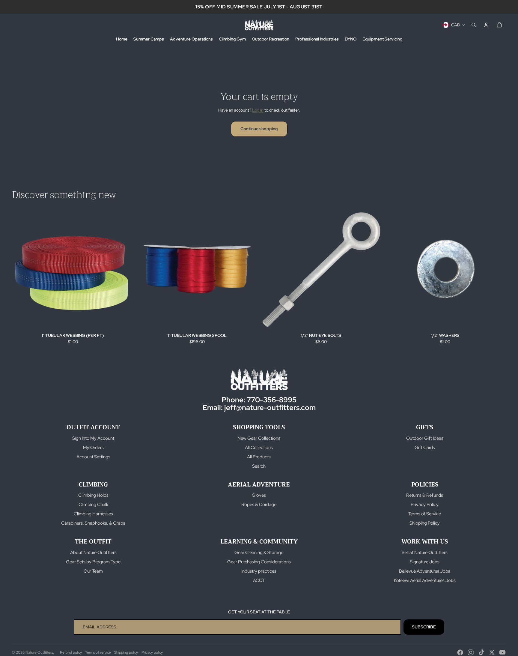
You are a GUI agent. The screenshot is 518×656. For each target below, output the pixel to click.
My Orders (93, 448)
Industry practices (258, 571)
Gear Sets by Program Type (93, 562)
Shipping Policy (424, 523)
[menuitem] (121, 39)
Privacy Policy (425, 505)
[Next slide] (249, 270)
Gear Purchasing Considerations (259, 562)
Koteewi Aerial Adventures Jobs (425, 580)
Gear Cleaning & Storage (258, 553)
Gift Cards (425, 448)
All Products (259, 457)
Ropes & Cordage (258, 505)
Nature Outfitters (39, 652)
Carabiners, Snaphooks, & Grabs (93, 523)
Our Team (93, 571)
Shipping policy (126, 652)
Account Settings (93, 457)
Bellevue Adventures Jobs (424, 571)
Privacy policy (152, 652)
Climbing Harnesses (93, 514)
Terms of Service (424, 514)
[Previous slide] (145, 270)
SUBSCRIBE (424, 627)
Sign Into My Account (93, 438)
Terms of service (98, 652)
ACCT (259, 580)
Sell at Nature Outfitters (425, 553)
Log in (257, 110)
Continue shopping (259, 128)
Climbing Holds (93, 495)
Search (259, 466)
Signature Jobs (424, 562)
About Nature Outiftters (93, 553)
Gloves (259, 495)
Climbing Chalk (93, 505)
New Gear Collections (258, 438)
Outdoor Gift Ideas (424, 438)
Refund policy (71, 652)
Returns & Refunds (424, 495)
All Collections (259, 448)
